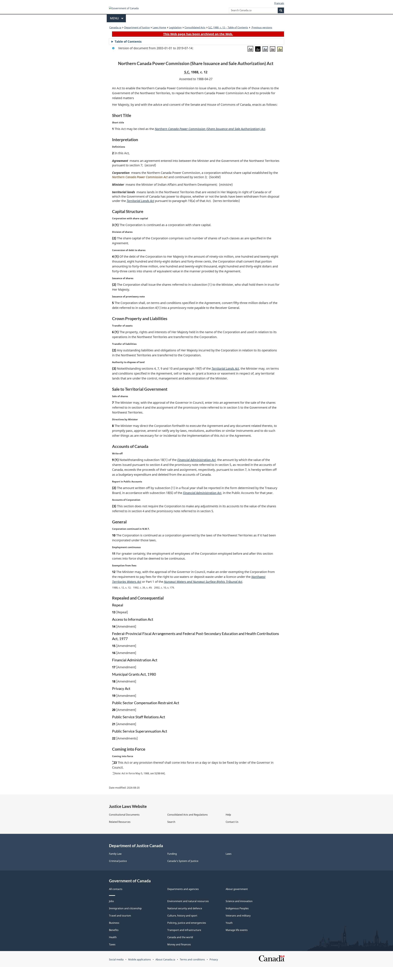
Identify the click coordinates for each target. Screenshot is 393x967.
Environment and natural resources (188, 901)
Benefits (114, 930)
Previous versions (261, 27)
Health (113, 937)
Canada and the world (180, 937)
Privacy (214, 959)
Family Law (115, 853)
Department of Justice (137, 27)
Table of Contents (128, 41)
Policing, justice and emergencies (186, 922)
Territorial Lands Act (140, 201)
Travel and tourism (120, 915)
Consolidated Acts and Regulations (187, 814)
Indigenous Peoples (237, 908)
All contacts (115, 889)
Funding (172, 853)
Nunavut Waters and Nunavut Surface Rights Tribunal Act (203, 582)
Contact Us (232, 822)
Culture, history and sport (182, 915)
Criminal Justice (118, 861)
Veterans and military (238, 915)
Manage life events (237, 930)
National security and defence (184, 908)
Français (279, 3)
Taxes (112, 944)
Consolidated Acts (195, 27)
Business (114, 922)
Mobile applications (139, 959)
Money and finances (179, 944)
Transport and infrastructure (184, 930)
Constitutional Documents (124, 814)
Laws (229, 853)
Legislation (175, 27)
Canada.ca (115, 27)
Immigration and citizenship (125, 908)
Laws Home (159, 27)
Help (228, 814)
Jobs (111, 901)
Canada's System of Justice (182, 861)
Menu (115, 18)
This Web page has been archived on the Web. (198, 34)
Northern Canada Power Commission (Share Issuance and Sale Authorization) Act (210, 129)
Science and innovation (239, 901)
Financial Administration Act (196, 460)
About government (237, 889)
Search (171, 822)
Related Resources (119, 822)
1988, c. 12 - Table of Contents (228, 27)
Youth (229, 922)
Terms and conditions (192, 959)
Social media (116, 959)
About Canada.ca (165, 959)
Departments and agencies (183, 889)
